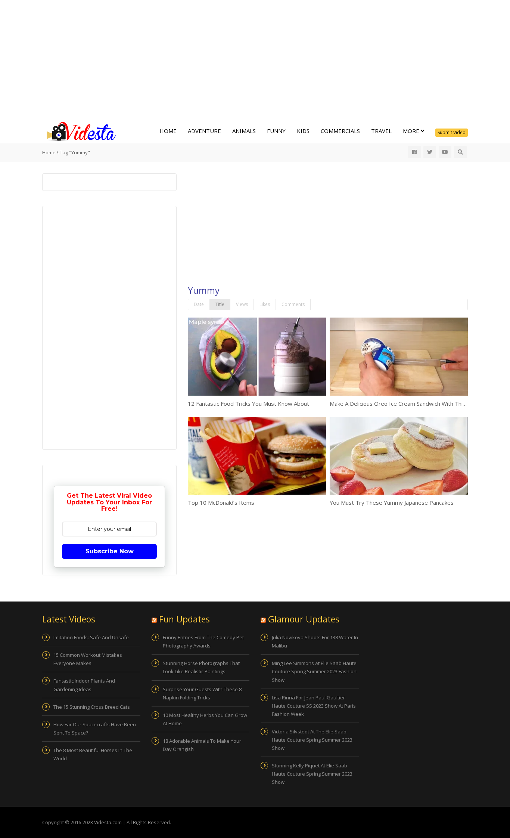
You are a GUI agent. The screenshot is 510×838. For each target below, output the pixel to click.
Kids (303, 130)
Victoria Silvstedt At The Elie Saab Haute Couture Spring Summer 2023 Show (312, 739)
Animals (244, 130)
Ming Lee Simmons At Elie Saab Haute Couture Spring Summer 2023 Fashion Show (314, 671)
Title (219, 304)
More (412, 130)
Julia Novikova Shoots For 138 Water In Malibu (315, 641)
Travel (381, 130)
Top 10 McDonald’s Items (221, 502)
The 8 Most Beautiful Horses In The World (92, 754)
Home (168, 130)
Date (199, 304)
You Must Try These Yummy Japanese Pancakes (392, 502)
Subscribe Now (109, 551)
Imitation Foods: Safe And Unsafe (91, 637)
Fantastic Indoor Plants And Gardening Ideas (84, 684)
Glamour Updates (303, 619)
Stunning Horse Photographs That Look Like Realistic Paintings (201, 667)
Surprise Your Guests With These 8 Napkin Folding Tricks (202, 693)
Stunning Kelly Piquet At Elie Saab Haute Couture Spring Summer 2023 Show (312, 773)
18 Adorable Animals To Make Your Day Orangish (202, 744)
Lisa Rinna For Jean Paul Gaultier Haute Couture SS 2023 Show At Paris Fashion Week (314, 705)
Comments (293, 304)
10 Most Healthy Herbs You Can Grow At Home (205, 719)
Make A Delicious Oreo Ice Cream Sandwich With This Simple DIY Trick (419, 403)
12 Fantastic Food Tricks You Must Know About (248, 403)
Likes (264, 304)
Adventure (204, 130)
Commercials (340, 130)
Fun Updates (184, 619)
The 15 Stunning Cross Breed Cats (91, 707)
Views (242, 304)
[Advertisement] (255, 59)
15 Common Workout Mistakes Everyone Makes (87, 659)
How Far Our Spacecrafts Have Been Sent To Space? (94, 728)
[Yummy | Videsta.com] (79, 130)
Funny (276, 130)
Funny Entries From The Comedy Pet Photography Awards (203, 641)
